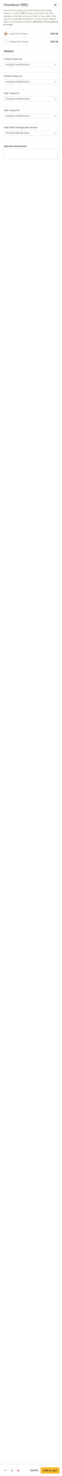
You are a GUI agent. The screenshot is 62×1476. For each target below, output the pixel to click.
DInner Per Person (18, 41)
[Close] (55, 5)
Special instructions (15, 146)
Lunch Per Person (18, 33)
